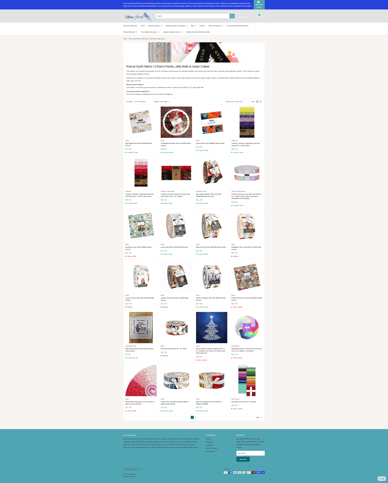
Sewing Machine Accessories (175, 26)
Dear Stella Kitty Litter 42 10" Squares (243, 402)
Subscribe (243, 459)
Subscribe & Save (259, 6)
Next (257, 417)
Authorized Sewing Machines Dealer (198, 32)
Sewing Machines (129, 32)
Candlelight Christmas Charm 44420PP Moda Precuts (175, 144)
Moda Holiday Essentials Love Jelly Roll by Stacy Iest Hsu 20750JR (139, 403)
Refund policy (210, 451)
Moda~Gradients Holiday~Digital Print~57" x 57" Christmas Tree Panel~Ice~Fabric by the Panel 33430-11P (210, 351)
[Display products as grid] (257, 101)
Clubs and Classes (214, 26)
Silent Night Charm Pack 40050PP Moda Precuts (138, 144)
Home (143, 26)
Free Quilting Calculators (149, 32)
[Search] (232, 16)
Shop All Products (154, 26)
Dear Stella (235, 399)
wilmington (235, 346)
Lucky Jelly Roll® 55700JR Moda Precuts (174, 247)
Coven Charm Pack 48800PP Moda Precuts (210, 143)
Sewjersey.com (201, 191)
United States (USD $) (130, 469)
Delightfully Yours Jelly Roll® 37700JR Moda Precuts (246, 248)
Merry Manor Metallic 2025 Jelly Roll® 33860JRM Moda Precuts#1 (208, 195)
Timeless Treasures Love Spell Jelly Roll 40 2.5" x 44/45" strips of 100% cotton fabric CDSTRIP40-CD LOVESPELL (246, 196)
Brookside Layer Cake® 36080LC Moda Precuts (138, 248)
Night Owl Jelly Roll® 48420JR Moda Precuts (211, 247)
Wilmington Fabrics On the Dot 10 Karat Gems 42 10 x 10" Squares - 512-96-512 (246, 350)
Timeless (234, 140)
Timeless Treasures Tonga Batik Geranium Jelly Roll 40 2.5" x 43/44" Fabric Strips (139, 195)
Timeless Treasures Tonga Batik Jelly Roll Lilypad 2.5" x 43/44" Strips (245, 144)
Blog (192, 26)
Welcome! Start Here (130, 26)
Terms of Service (211, 448)
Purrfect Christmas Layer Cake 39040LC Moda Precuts (246, 299)
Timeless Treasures (167, 191)
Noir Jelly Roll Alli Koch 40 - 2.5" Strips (174, 349)
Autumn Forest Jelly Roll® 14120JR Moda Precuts (174, 299)
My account (243, 17)
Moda (127, 140)
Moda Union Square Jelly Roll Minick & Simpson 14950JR (209, 403)
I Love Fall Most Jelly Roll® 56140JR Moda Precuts (139, 299)
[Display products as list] (261, 101)
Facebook (209, 442)
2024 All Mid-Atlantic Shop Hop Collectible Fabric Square (139, 350)
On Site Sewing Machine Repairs (237, 26)
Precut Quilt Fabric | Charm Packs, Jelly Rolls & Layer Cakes (147, 38)
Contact (202, 26)
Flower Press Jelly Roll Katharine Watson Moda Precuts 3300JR (174, 403)
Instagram (209, 445)
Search (208, 439)
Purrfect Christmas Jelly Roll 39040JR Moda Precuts (210, 299)
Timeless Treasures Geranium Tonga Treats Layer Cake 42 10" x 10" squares (175, 195)
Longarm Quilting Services (171, 32)
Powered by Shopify (129, 476)
